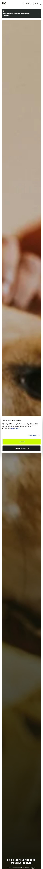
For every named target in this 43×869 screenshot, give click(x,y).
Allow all (21, 441)
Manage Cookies (20, 448)
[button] (37, 3)
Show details (32, 435)
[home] (4, 3)
